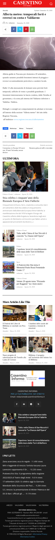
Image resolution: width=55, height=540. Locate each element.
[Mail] (24, 404)
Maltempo (13, 128)
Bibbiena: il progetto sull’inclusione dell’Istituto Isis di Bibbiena (40, 357)
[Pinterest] (26, 29)
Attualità (5, 10)
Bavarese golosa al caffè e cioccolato (40, 148)
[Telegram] (31, 404)
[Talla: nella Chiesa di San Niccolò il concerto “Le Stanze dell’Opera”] (8, 235)
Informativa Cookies (27, 537)
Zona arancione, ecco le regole (16, 461)
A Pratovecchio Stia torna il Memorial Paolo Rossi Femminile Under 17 (31, 267)
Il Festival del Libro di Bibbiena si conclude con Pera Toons (14, 326)
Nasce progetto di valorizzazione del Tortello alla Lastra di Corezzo (14, 357)
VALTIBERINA (44, 505)
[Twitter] (20, 29)
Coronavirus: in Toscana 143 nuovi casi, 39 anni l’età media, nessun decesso (14, 150)
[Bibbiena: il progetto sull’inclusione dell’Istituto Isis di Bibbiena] (40, 344)
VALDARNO (19, 505)
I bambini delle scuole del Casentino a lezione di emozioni (38, 326)
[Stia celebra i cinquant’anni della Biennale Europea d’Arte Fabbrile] (25, 177)
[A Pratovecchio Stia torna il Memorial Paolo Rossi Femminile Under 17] (8, 267)
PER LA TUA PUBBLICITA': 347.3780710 (27, 394)
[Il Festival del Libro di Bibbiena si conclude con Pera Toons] (15, 313)
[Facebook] (13, 29)
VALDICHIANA (31, 505)
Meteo (21, 128)
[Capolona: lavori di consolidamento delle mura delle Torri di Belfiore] (8, 251)
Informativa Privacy (40, 534)
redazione (12, 23)
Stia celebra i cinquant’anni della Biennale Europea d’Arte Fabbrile (21, 199)
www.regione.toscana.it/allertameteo (29, 119)
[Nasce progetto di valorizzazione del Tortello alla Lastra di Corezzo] (15, 344)
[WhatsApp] (32, 29)
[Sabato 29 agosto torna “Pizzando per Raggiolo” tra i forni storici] (8, 284)
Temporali (29, 128)
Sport (18, 262)
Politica (19, 246)
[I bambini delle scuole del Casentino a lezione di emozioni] (40, 313)
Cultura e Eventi (8, 194)
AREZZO (9, 505)
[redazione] (4, 23)
